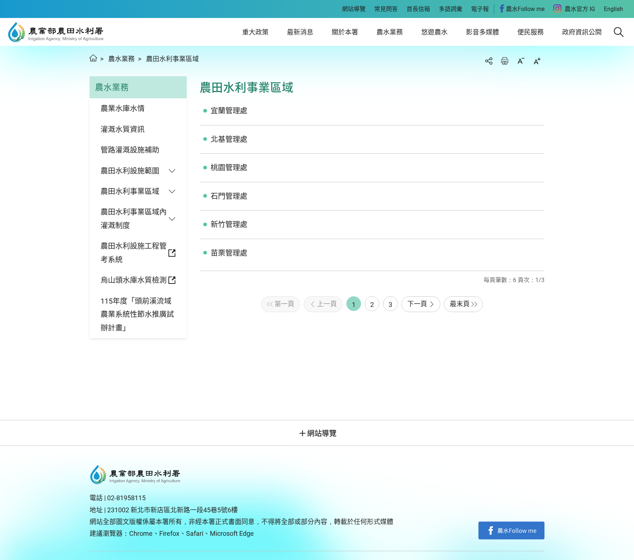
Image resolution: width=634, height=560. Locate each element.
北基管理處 (229, 139)
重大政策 (255, 32)
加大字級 (537, 61)
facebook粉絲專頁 (511, 530)
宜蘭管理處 (229, 110)
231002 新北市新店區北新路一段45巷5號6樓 (172, 510)
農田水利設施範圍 (130, 170)
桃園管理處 (229, 167)
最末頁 (460, 304)
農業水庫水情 (123, 108)
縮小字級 (521, 61)
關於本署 (345, 32)
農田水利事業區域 (172, 59)
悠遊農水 (434, 32)
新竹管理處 (229, 224)
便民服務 (530, 32)
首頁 (93, 58)
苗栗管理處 (229, 253)
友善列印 (505, 61)
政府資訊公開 (582, 32)
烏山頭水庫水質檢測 (134, 280)
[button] (619, 32)
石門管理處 (229, 196)
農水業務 (389, 32)
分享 (488, 61)
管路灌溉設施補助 (130, 150)
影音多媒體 (482, 32)
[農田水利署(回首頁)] (135, 474)
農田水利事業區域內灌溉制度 (134, 219)
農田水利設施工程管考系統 (134, 253)
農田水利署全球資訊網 (56, 32)
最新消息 (300, 32)
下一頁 (417, 304)
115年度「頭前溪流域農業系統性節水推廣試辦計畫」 (137, 314)
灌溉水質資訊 (123, 129)
